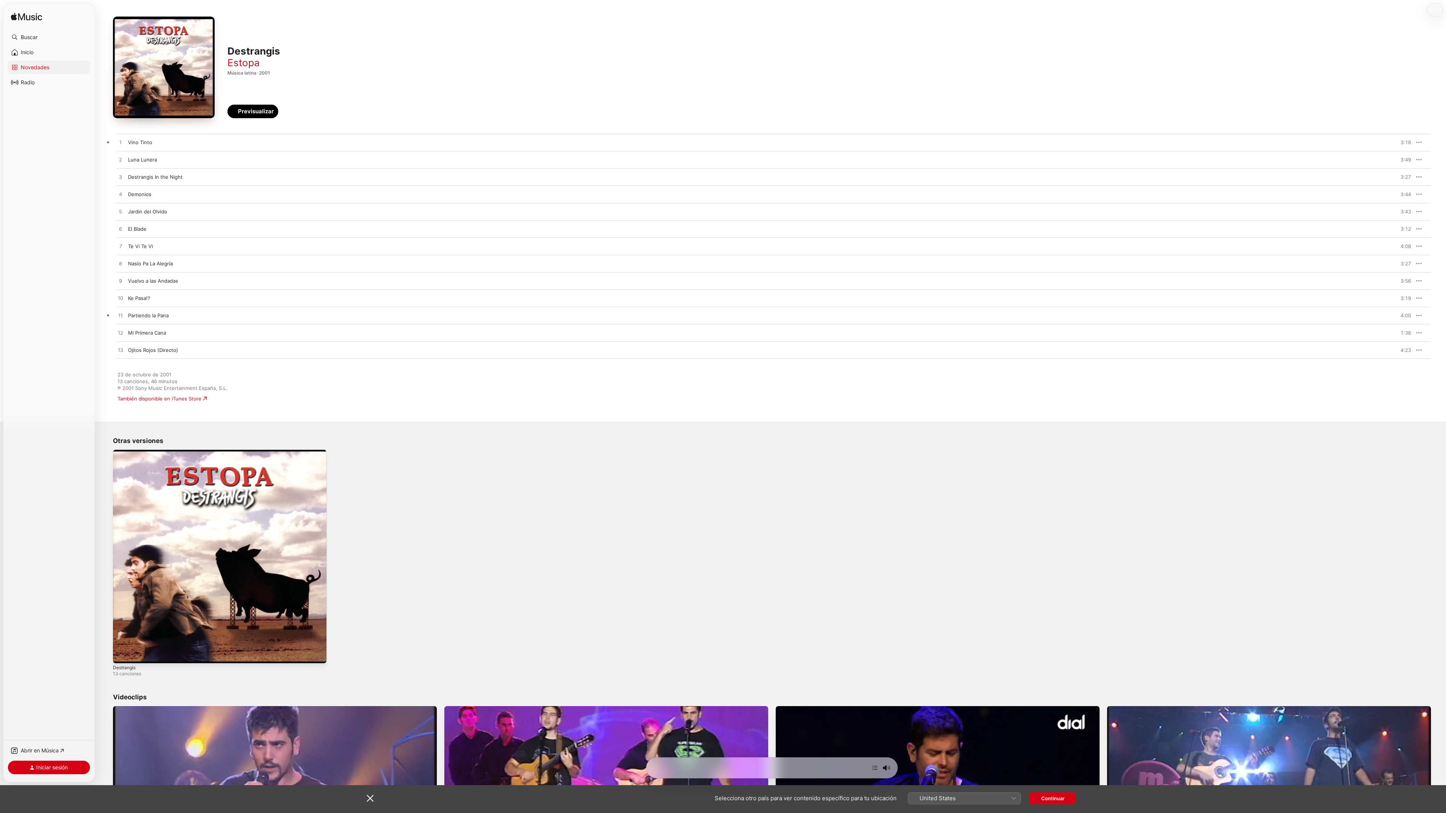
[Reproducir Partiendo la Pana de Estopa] (120, 315)
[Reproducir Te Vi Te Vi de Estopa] (120, 246)
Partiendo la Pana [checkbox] (148, 315)
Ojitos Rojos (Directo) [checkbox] (153, 350)
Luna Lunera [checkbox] (142, 160)
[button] (49, 37)
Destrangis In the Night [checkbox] (155, 177)
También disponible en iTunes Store (159, 399)
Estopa (243, 63)
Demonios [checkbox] (139, 194)
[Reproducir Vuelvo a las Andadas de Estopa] (120, 281)
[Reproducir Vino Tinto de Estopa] (120, 142)
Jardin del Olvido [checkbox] (147, 212)
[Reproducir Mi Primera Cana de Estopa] (120, 333)
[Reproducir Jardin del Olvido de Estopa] (120, 212)
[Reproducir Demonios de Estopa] (120, 194)
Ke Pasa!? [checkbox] (139, 298)
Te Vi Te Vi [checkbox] (140, 246)
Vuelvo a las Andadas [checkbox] (153, 281)
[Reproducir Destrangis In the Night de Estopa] (120, 177)
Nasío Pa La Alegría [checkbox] (150, 263)
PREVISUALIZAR (1396, 142)
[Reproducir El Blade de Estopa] (120, 229)
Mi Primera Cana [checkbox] (147, 333)
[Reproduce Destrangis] (122, 653)
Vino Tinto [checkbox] (140, 142)
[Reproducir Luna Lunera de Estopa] (120, 160)
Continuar (1053, 798)
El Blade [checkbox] (137, 229)
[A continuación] (874, 768)
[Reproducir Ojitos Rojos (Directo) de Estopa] (120, 350)
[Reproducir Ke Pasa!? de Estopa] (120, 298)
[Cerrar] (370, 798)
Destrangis (125, 453)
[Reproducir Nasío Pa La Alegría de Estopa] (120, 263)
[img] (26, 17)
